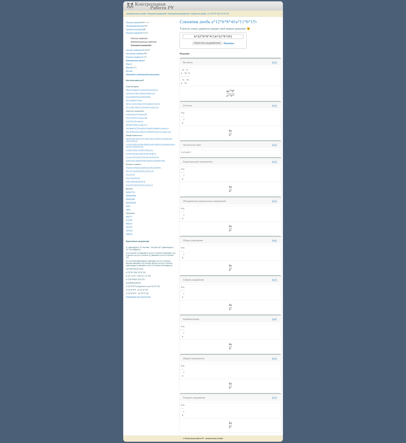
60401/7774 (130, 192)
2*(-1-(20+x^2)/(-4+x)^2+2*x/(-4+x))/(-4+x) (142, 107)
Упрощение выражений (178, 14)
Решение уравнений (157, 14)
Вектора (129, 71)
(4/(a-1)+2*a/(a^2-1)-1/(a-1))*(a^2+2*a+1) (142, 90)
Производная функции (135, 26)
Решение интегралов (134, 29)
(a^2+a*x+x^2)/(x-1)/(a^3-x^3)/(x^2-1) (140, 93)
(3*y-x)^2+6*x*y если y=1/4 (136, 118)
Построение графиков (135, 53)
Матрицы (129, 67)
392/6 (128, 210)
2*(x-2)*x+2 (130, 175)
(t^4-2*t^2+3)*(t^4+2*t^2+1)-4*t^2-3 (139, 185)
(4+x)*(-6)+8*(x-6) (133, 178)
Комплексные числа (135, 60)
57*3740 (129, 220)
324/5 (128, 206)
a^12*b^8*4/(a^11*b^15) (218, 14)
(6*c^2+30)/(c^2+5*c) (134, 100)
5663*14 (129, 224)
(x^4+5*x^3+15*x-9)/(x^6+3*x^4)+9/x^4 (141, 154)
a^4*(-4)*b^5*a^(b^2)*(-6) (135, 182)
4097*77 (129, 217)
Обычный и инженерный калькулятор (142, 74)
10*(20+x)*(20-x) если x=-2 (136, 125)
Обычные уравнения (139, 38)
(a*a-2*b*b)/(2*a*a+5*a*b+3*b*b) (138, 97)
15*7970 (129, 227)
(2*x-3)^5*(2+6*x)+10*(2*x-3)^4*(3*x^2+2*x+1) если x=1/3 (148, 132)
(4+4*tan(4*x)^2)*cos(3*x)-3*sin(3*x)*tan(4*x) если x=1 (147, 128)
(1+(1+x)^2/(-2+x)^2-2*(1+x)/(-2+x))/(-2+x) (142, 157)
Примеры (229, 43)
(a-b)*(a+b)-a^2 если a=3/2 (136, 114)
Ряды (128, 64)
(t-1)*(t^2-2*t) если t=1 (134, 121)
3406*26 (129, 234)
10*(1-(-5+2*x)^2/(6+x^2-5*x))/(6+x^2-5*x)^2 (143, 104)
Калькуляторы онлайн (136, 14)
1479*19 (129, 230)
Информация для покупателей (138, 297)
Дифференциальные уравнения (143, 42)
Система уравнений (134, 50)
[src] (274, 62)
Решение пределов (133, 22)
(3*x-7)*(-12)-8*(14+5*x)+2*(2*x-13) (140, 171)
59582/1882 (130, 199)
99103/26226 (131, 203)
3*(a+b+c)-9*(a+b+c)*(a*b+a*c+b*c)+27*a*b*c (143, 168)
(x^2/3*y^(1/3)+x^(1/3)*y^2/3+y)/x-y (139, 150)
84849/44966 (131, 196)
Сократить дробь (198, 14)
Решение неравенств (134, 57)
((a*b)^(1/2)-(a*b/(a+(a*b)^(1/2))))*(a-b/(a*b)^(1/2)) (145, 161)
